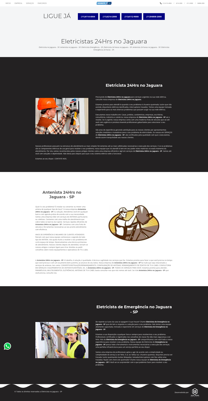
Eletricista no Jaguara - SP (51, 391)
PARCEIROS (42, 3)
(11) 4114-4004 (167, 3)
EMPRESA (18, 3)
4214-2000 (179, 3)
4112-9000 (190, 3)
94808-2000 (200, 3)
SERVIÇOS (30, 3)
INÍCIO (8, 3)
